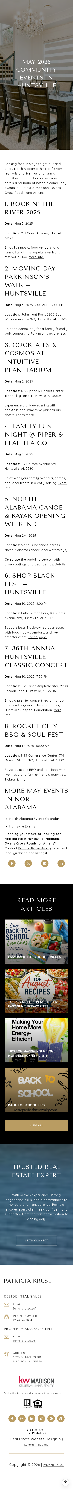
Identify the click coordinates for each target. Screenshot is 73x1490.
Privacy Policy (53, 1465)
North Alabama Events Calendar (34, 819)
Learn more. (25, 415)
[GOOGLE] (51, 1418)
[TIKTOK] (41, 1418)
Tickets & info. (15, 779)
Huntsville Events (22, 826)
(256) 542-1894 (22, 1320)
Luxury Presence (36, 1444)
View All (37, 1125)
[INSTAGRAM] (22, 1418)
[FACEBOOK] (12, 1418)
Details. (60, 564)
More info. (36, 257)
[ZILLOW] (61, 1418)
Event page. (37, 637)
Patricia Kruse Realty (34, 848)
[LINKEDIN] (31, 1418)
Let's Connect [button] (36, 1240)
